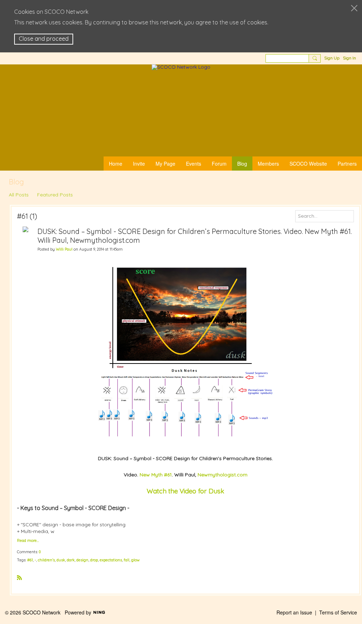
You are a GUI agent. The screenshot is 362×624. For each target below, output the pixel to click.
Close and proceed (44, 38)
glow (135, 559)
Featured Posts (55, 194)
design (82, 559)
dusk (61, 559)
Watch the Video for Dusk (185, 491)
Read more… (28, 541)
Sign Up (331, 58)
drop (94, 559)
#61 (30, 559)
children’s (46, 559)
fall (126, 559)
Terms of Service (338, 612)
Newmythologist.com (222, 474)
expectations (111, 559)
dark (71, 559)
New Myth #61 (156, 474)
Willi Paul (64, 249)
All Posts (19, 194)
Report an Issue (294, 612)
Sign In (349, 58)
